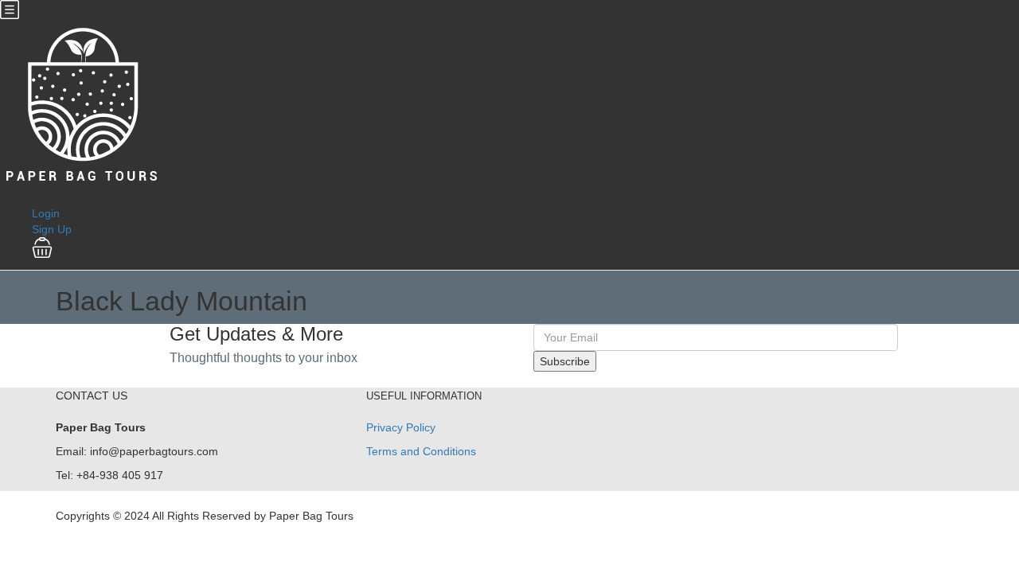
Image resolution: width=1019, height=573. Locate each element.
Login (46, 213)
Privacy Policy (400, 427)
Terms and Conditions (421, 451)
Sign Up (52, 229)
